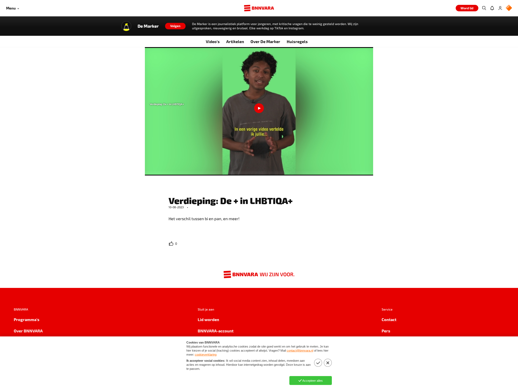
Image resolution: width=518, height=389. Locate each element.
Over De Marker (265, 41)
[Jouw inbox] (492, 8)
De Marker (148, 26)
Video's (213, 41)
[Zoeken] (484, 8)
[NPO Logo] (509, 8)
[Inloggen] (500, 8)
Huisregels (297, 41)
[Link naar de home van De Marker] (126, 26)
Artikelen (235, 41)
